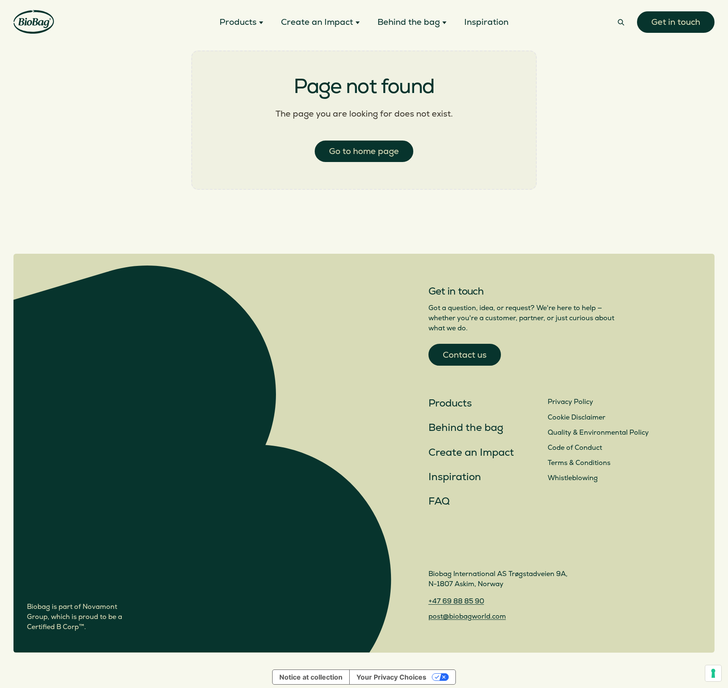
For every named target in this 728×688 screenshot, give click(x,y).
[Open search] (621, 22)
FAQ (439, 501)
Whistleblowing (573, 478)
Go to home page (364, 151)
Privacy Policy (570, 402)
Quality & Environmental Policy (598, 432)
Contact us (465, 355)
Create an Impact (471, 452)
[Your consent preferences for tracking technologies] (713, 673)
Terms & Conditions (579, 463)
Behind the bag (465, 428)
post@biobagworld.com (467, 616)
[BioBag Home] (33, 22)
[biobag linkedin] (455, 551)
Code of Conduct (575, 448)
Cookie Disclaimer (576, 417)
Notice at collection (311, 677)
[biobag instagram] (435, 551)
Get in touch (675, 22)
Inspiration (454, 477)
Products (450, 403)
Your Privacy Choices (391, 677)
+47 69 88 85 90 (456, 601)
